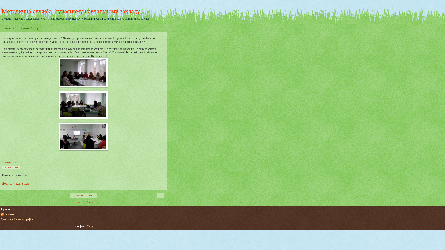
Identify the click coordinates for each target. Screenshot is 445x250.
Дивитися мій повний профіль (17, 219)
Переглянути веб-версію (83, 202)
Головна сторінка (83, 195)
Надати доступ (11, 167)
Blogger (91, 226)
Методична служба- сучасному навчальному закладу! (72, 11)
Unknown (9, 214)
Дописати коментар (15, 183)
